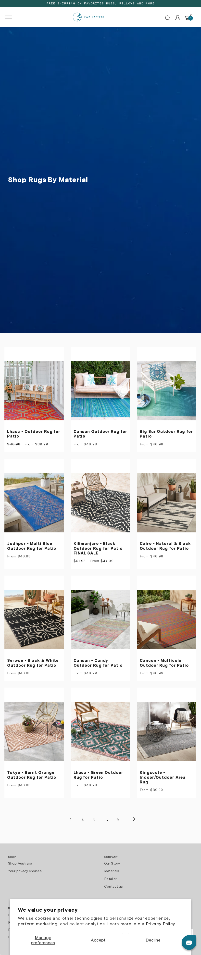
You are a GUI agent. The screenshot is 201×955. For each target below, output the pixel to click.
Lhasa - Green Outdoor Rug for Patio (98, 775)
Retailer (110, 879)
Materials (111, 871)
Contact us (113, 886)
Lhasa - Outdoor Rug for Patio (33, 434)
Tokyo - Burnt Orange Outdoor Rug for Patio (31, 775)
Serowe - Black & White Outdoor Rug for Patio (33, 663)
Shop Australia (20, 863)
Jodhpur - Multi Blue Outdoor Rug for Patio (31, 546)
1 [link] (71, 819)
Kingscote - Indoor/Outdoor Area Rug (163, 777)
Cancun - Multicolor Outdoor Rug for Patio (164, 663)
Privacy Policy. (161, 923)
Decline (153, 939)
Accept (98, 939)
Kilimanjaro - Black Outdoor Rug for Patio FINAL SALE (98, 548)
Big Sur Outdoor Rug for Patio (166, 434)
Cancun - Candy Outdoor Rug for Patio (98, 663)
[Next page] (133, 819)
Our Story (112, 863)
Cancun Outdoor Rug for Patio (100, 434)
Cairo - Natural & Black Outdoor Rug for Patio (165, 546)
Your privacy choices (25, 871)
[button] (7, 17)
